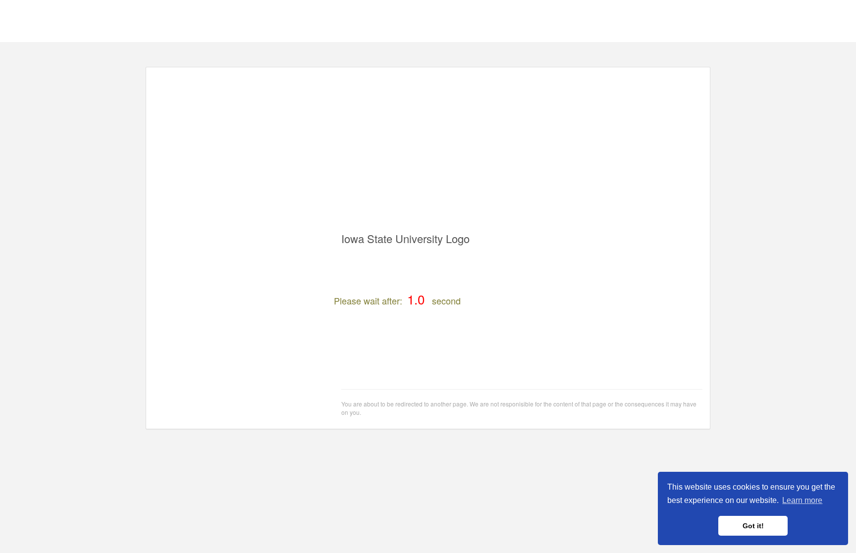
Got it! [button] (753, 526)
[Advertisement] (428, 144)
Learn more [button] (802, 500)
